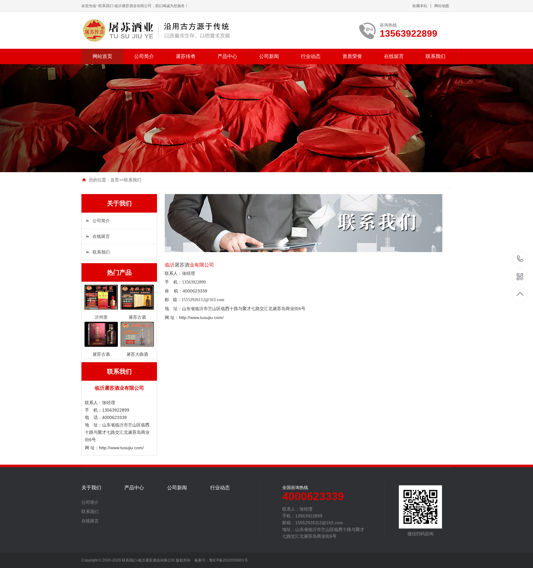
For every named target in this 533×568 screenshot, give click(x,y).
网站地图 (441, 6)
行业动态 (310, 56)
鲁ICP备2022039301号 (228, 560)
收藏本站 (419, 6)
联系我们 (435, 56)
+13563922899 (520, 259)
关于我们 (91, 487)
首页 (114, 179)
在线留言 (394, 56)
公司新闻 (269, 56)
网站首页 (102, 56)
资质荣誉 (352, 56)
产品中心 (227, 56)
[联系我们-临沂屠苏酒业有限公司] (156, 30)
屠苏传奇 (186, 56)
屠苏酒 (182, 264)
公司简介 (144, 56)
